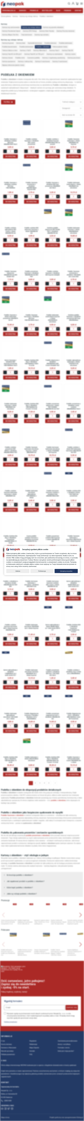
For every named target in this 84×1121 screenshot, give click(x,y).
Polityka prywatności (10, 1022)
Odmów (17, 571)
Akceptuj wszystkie (66, 571)
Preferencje (42, 571)
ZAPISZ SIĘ (72, 1007)
